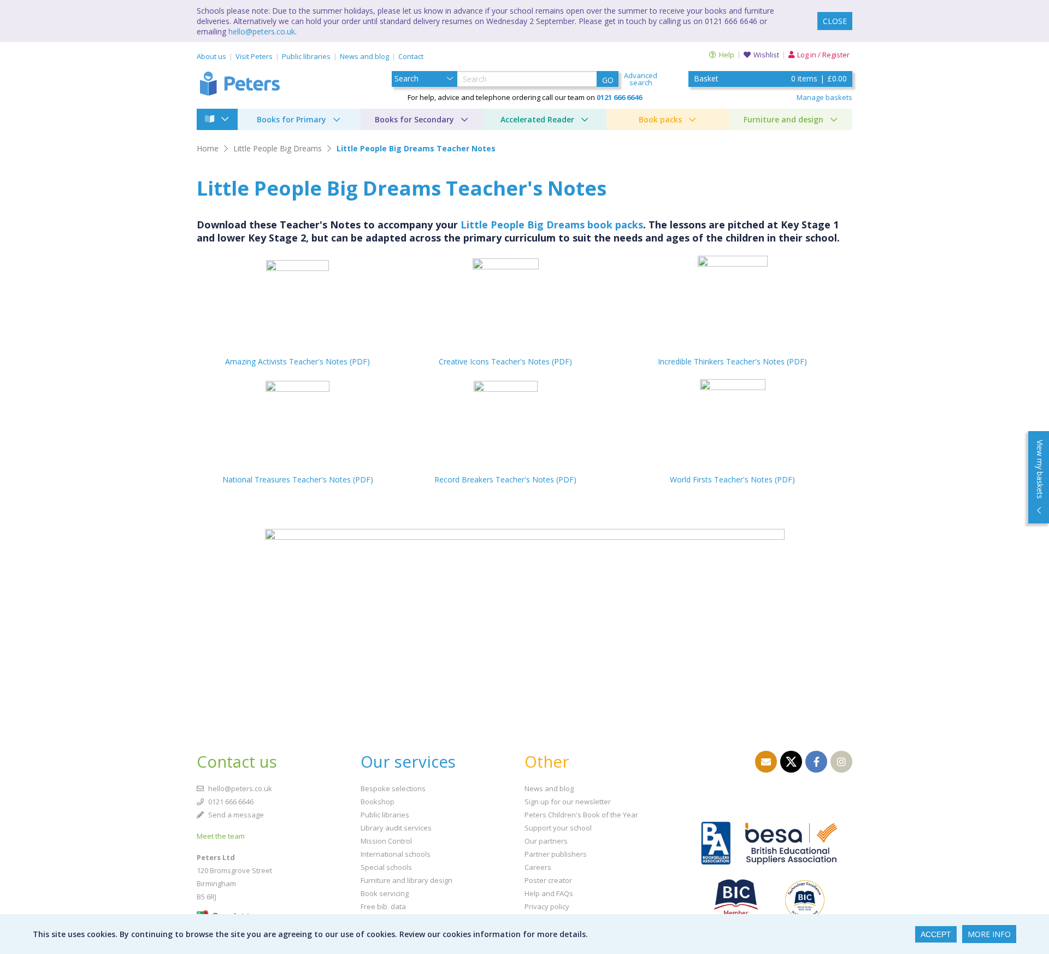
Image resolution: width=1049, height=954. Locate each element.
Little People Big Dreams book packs (552, 224)
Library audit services (396, 828)
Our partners (546, 841)
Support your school (558, 828)
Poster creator (548, 880)
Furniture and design (783, 119)
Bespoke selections (393, 788)
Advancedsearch (640, 79)
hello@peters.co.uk (261, 31)
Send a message (235, 815)
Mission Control (386, 841)
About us (211, 56)
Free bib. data (383, 906)
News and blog (364, 56)
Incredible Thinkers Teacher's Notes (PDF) (732, 361)
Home (208, 148)
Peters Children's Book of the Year (581, 815)
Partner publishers (555, 854)
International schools (396, 854)
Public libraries (306, 56)
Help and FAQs (548, 893)
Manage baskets (824, 97)
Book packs (660, 119)
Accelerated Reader (537, 119)
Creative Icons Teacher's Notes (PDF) (505, 361)
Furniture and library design (406, 880)
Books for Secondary (414, 119)
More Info (989, 934)
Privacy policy (546, 906)
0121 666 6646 (230, 801)
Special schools (386, 867)
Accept (936, 934)
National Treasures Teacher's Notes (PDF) (297, 479)
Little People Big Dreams (277, 148)
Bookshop (377, 801)
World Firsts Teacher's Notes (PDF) (732, 479)
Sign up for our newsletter (567, 801)
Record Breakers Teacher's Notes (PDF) (505, 479)
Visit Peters (254, 56)
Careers (537, 867)
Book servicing (385, 893)
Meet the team (221, 836)
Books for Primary (291, 119)
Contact (410, 56)
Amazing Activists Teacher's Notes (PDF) (297, 361)
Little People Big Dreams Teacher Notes (416, 148)
